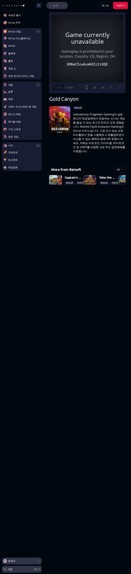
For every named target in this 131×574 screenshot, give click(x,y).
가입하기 (120, 5)
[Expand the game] (111, 87)
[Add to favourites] (103, 87)
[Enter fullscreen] (119, 87)
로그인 (105, 5)
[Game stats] (94, 87)
